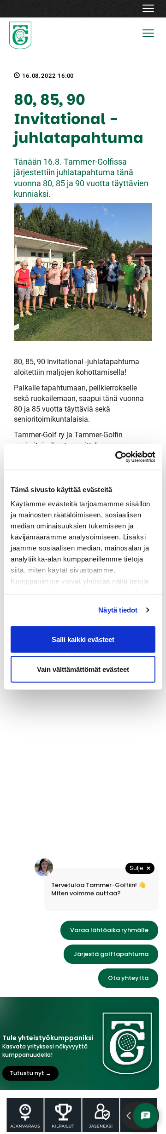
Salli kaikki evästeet (83, 639)
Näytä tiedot (117, 610)
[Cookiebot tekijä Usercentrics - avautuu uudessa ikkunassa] (117, 457)
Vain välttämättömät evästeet (83, 669)
